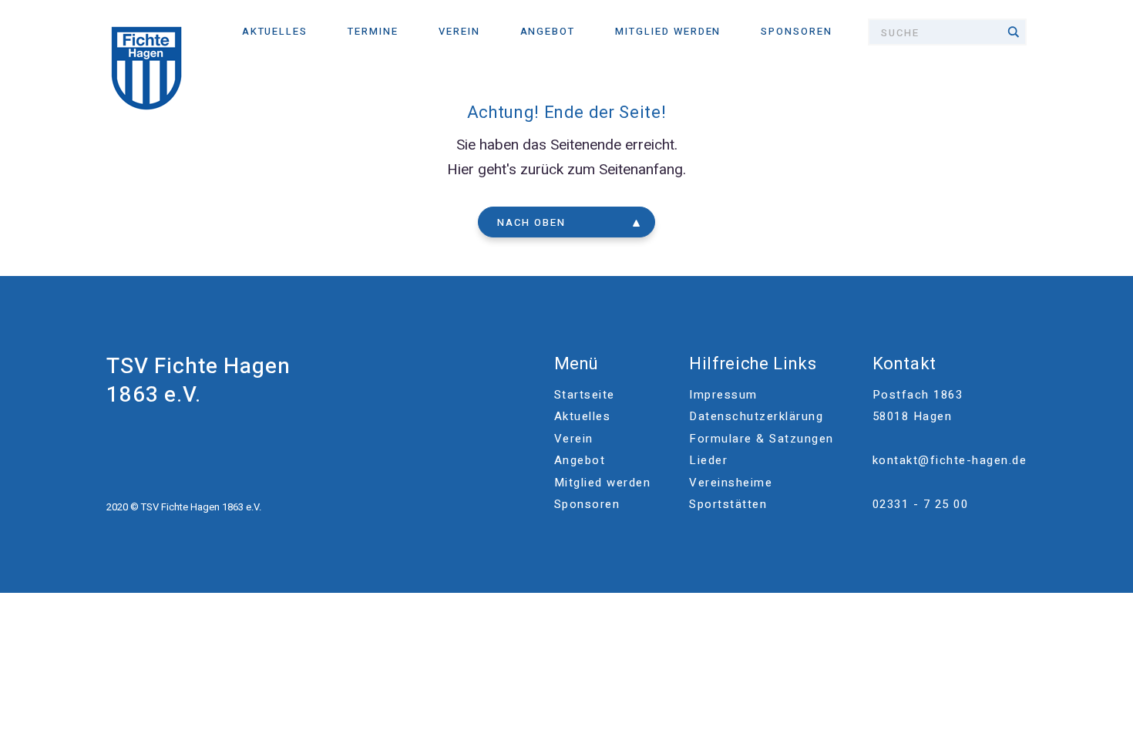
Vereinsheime (730, 482)
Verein (459, 31)
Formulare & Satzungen (761, 438)
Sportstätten (728, 504)
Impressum (723, 394)
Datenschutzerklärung (756, 416)
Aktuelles (275, 31)
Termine (373, 31)
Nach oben (531, 222)
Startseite (584, 394)
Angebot (548, 31)
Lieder (708, 460)
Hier (460, 169)
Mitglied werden (668, 31)
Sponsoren (796, 31)
